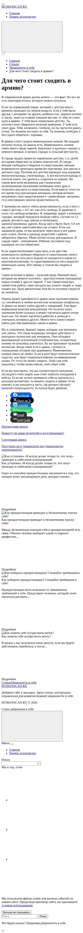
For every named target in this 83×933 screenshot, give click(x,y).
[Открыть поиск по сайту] (32, 37)
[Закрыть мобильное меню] (12, 744)
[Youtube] (38, 800)
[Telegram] (38, 829)
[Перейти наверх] (32, 726)
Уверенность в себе (23, 682)
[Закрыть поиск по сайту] (3, 930)
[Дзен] (38, 859)
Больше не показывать (16, 912)
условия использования (17, 905)
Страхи (6, 682)
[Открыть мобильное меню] (3, 4)
